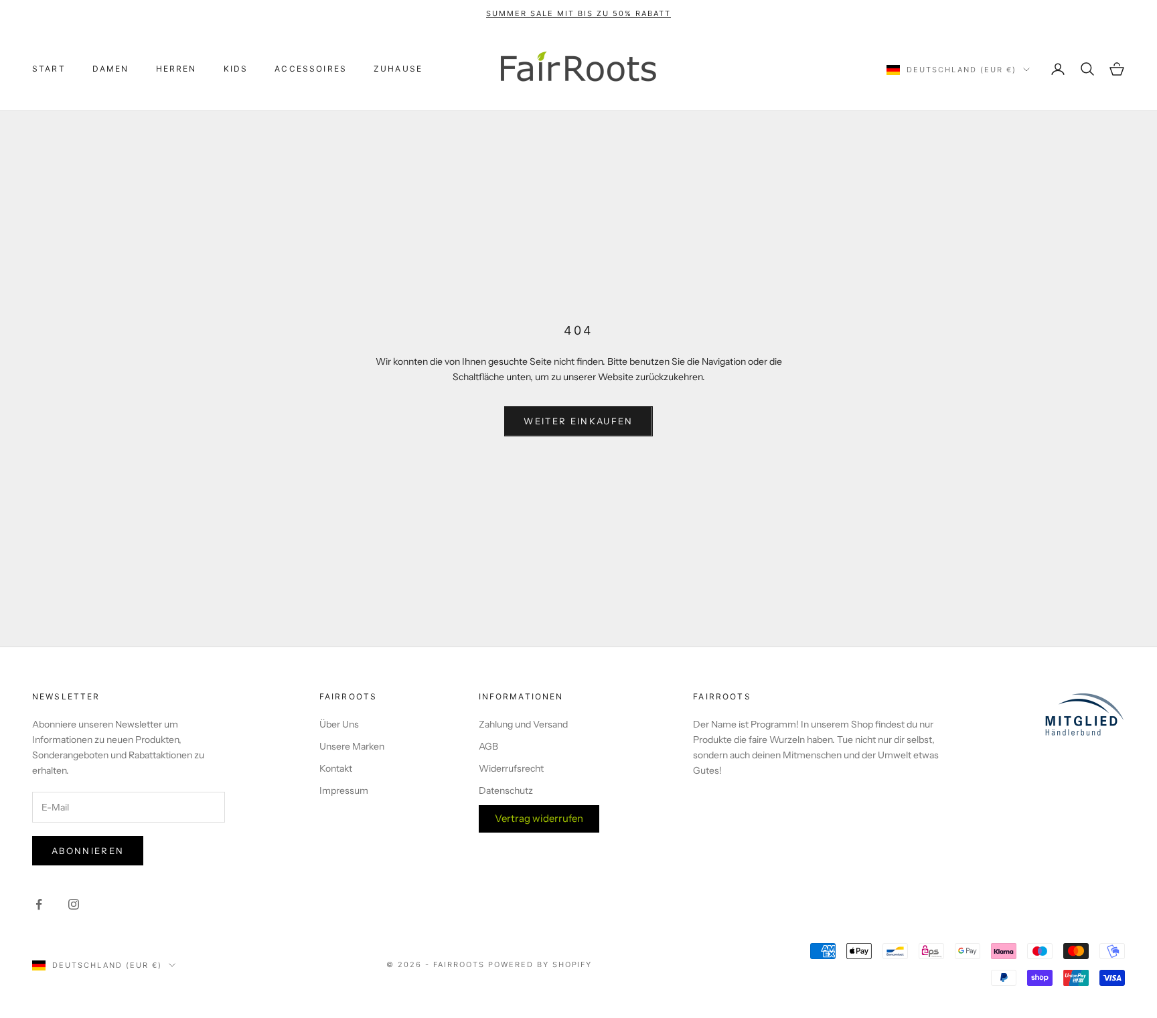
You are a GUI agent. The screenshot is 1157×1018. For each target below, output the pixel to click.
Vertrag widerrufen (539, 818)
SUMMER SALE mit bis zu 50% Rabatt (578, 13)
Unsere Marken (351, 746)
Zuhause (398, 69)
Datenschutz (506, 790)
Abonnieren (88, 850)
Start (49, 69)
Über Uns (339, 724)
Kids (236, 69)
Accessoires (311, 69)
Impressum (343, 790)
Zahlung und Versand (523, 724)
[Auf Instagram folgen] (73, 904)
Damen (110, 69)
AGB (488, 746)
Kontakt (335, 768)
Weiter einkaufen (578, 421)
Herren (176, 69)
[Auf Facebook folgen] (39, 904)
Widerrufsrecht (511, 768)
